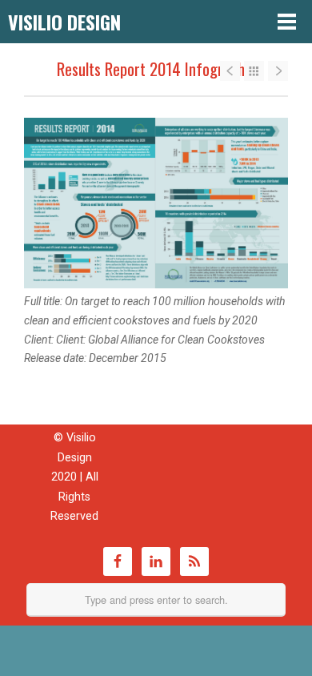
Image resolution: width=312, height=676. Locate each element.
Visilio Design (64, 21)
